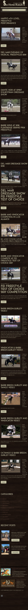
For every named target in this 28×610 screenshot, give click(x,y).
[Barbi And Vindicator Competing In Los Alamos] (10, 230)
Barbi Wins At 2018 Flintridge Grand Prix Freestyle (13, 127)
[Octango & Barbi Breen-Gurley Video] (10, 466)
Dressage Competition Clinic (18, 532)
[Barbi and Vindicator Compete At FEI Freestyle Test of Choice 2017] (10, 274)
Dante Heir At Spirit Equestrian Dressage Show (12, 92)
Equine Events (5, 501)
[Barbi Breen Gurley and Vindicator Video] (10, 431)
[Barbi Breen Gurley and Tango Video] (10, 398)
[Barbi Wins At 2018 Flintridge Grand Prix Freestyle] (10, 141)
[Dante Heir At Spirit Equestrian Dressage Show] (10, 105)
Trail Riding (5, 516)
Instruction (5, 512)
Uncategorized (5, 519)
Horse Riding (5, 505)
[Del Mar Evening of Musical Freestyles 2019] (10, 65)
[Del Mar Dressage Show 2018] (10, 177)
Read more (15, 540)
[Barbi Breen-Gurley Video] (10, 322)
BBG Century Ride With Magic (19, 546)
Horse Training (5, 510)
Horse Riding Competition (8, 507)
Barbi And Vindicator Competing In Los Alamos (12, 217)
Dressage (4, 498)
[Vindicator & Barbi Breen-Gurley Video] (10, 361)
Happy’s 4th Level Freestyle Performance (10, 21)
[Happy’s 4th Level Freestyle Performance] (10, 34)
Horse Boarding (5, 503)
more (3, 45)
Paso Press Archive (6, 514)
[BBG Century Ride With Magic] (5, 549)
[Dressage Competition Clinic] (5, 535)
